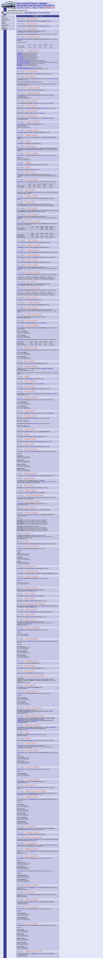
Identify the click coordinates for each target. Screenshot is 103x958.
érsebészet (20, 252)
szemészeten (42, 113)
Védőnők (3, 21)
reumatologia (39, 441)
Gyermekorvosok (5, 19)
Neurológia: (19, 64)
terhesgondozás (20, 794)
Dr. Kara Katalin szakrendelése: (24, 60)
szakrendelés (21, 316)
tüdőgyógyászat (32, 851)
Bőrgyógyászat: (20, 65)
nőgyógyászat (21, 137)
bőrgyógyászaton (21, 132)
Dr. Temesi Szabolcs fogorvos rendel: (25, 68)
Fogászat (4, 23)
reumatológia (44, 368)
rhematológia (43, 605)
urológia (42, 26)
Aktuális (3, 16)
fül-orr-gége (20, 90)
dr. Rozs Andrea (32, 451)
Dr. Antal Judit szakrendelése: (23, 63)
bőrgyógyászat (21, 247)
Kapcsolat (4, 26)
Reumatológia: (20, 58)
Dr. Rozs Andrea (20, 124)
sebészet (20, 31)
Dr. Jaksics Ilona (20, 95)
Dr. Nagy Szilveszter (21, 39)
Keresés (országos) (44, 12)
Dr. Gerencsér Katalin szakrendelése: (25, 61)
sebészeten (20, 21)
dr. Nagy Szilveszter (33, 514)
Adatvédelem (4, 28)
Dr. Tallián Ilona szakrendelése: (23, 62)
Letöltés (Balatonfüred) (30, 12)
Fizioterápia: (19, 59)
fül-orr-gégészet (21, 781)
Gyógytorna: (20, 54)
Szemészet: (19, 56)
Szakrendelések (5, 25)
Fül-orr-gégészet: (21, 57)
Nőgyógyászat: (20, 52)
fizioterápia (20, 143)
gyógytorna (20, 164)
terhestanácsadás (35, 720)
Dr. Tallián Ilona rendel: (22, 67)
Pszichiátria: (20, 55)
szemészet (39, 73)
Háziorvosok (4, 17)
